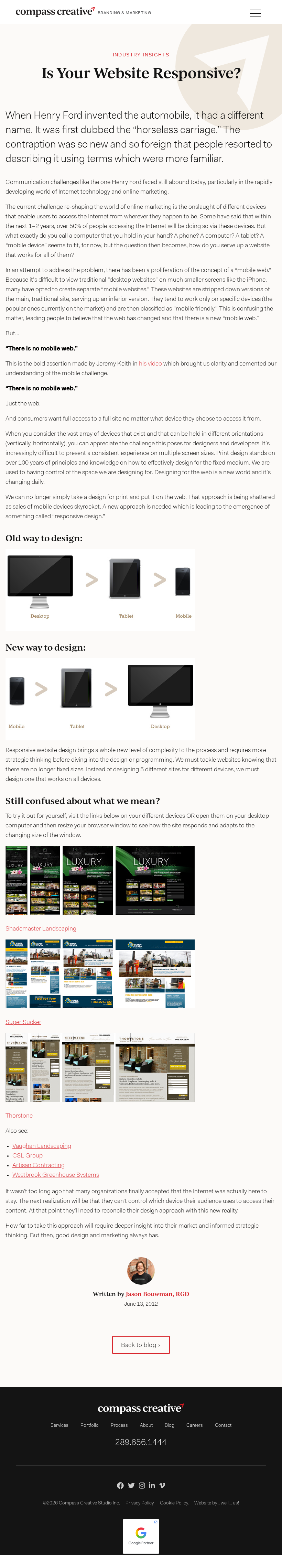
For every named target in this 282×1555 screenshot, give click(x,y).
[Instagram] (142, 1485)
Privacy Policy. (140, 1503)
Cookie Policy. (174, 1503)
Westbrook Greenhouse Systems (55, 1175)
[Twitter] (131, 1485)
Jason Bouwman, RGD (157, 1293)
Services (59, 1425)
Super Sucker (23, 1023)
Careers (194, 1425)
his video (150, 364)
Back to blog (138, 1345)
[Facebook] (120, 1485)
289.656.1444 (141, 1443)
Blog (169, 1425)
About (146, 1425)
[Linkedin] (152, 1485)
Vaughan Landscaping (41, 1146)
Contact (223, 1425)
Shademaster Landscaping (41, 929)
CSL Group (27, 1156)
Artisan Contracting (38, 1166)
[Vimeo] (162, 1485)
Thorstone (19, 1116)
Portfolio (89, 1425)
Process (119, 1425)
